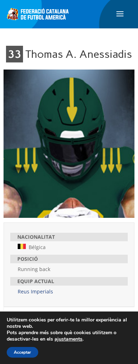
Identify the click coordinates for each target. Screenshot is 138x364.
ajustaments (68, 339)
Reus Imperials (35, 291)
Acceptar (22, 352)
